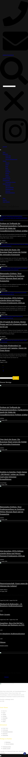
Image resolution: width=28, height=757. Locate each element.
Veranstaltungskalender (8, 731)
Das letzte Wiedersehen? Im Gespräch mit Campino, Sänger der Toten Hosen (13, 347)
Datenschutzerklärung (10, 192)
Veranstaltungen (6, 180)
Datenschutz (5, 735)
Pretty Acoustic (5, 614)
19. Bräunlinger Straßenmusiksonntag (12, 633)
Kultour (7, 175)
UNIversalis (8, 157)
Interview (7, 162)
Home (4, 152)
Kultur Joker (8, 155)
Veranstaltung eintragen (10, 182)
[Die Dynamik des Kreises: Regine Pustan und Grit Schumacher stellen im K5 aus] (14, 317)
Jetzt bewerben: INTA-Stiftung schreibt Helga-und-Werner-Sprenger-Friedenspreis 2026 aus (12, 300)
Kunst (6, 166)
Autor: (6, 201)
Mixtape (7, 173)
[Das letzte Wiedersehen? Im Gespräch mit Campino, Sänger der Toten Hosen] (14, 341)
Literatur (7, 169)
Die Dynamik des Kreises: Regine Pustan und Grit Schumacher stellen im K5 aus (13, 324)
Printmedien (5, 154)
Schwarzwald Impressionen (11, 159)
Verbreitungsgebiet (9, 189)
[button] (14, 71)
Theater (7, 164)
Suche (1, 86)
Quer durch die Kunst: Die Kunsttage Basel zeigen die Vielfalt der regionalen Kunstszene (13, 252)
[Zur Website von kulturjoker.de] (14, 395)
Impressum (7, 191)
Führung (3, 642)
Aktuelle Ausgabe (6, 178)
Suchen (1, 375)
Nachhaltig (7, 171)
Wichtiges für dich (7, 184)
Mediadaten (7, 185)
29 (3, 370)
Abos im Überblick (9, 187)
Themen (4, 161)
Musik (6, 168)
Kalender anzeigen (4, 645)
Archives (5, 200)
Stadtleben (7, 176)
